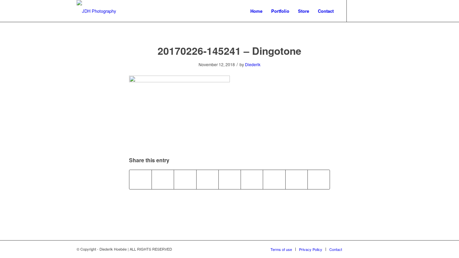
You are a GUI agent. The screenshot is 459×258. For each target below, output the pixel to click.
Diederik (252, 64)
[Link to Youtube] (357, 11)
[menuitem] (256, 11)
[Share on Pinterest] (207, 179)
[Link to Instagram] (367, 11)
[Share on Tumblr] (252, 179)
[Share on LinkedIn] (230, 179)
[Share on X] (163, 179)
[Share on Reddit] (296, 179)
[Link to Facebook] (377, 11)
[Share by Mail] (319, 179)
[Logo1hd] (96, 11)
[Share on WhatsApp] (185, 179)
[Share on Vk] (274, 179)
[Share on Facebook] (140, 179)
